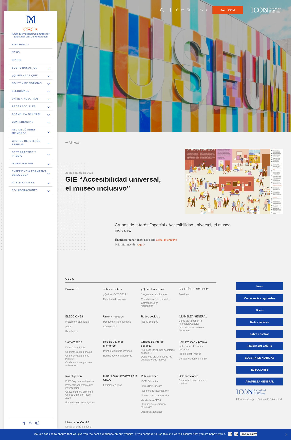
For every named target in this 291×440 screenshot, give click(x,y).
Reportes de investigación (155, 390)
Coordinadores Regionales (155, 299)
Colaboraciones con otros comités (192, 382)
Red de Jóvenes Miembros (24, 131)
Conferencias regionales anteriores (78, 364)
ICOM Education (150, 381)
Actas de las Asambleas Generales (191, 329)
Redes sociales (24, 106)
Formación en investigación (80, 402)
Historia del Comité (77, 422)
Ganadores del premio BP (193, 358)
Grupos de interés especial (26, 142)
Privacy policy (249, 433)
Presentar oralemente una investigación (79, 386)
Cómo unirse (110, 326)
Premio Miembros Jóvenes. (117, 351)
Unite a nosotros (25, 98)
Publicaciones (23, 182)
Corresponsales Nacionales (149, 304)
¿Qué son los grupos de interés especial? (158, 351)
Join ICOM (228, 10)
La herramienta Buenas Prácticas (191, 348)
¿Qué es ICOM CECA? (115, 294)
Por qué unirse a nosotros (117, 321)
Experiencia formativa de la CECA (29, 173)
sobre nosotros (24, 67)
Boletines (184, 294)
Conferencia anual (75, 347)
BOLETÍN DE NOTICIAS (27, 83)
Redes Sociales (149, 321)
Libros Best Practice (151, 386)
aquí (140, 244)
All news (74, 142)
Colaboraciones (25, 190)
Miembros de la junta (114, 299)
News (16, 52)
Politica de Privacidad (270, 399)
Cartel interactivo (166, 240)
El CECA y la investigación (79, 381)
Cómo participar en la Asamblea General (190, 322)
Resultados (71, 331)
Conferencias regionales (78, 352)
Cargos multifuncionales (154, 294)
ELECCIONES (20, 90)
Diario (16, 59)
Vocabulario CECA (151, 400)
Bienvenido (20, 44)
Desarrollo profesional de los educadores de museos (156, 358)
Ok (230, 433)
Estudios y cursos (112, 385)
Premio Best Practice (190, 354)
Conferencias (22, 121)
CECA (30, 29)
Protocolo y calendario (77, 321)
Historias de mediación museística (153, 405)
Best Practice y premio (24, 154)
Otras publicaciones (151, 411)
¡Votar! (68, 326)
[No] (286, 434)
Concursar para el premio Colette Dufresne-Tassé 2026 (79, 394)
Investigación (22, 163)
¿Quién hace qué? (25, 75)
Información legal (245, 399)
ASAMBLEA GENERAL (26, 114)
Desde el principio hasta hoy (78, 428)
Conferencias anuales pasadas (77, 357)
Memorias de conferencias (155, 395)
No (236, 433)
